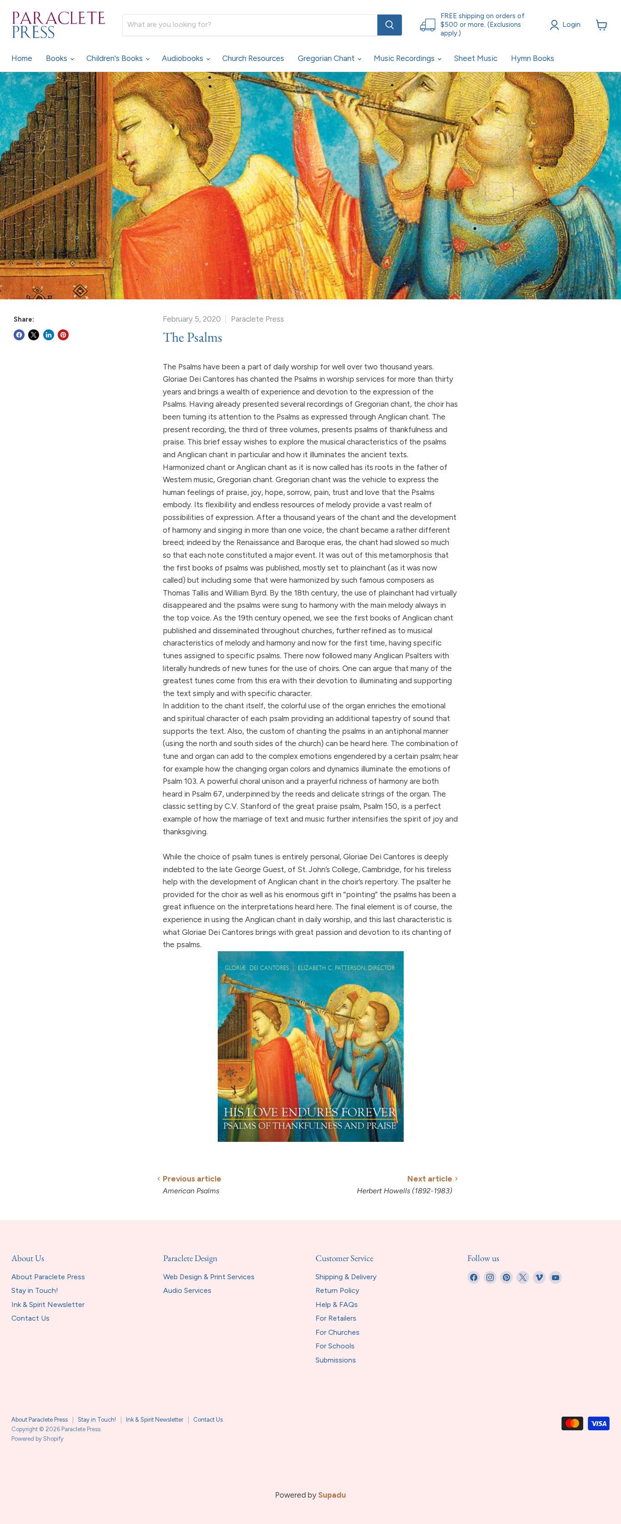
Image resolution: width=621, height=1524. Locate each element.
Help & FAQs (337, 1304)
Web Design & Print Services (209, 1276)
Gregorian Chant (327, 58)
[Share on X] (33, 334)
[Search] (389, 25)
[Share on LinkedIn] (48, 334)
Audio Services (187, 1290)
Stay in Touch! (34, 1290)
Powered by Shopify (37, 1438)
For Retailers (336, 1318)
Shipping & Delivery (346, 1276)
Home (21, 58)
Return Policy (337, 1290)
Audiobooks (183, 58)
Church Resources (253, 58)
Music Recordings (405, 58)
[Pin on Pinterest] (63, 334)
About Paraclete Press (48, 1276)
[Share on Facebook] (19, 334)
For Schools (335, 1346)
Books (57, 58)
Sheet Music (475, 58)
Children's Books (115, 58)
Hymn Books (532, 58)
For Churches (338, 1332)
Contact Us (30, 1318)
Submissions (336, 1360)
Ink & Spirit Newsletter (48, 1304)
